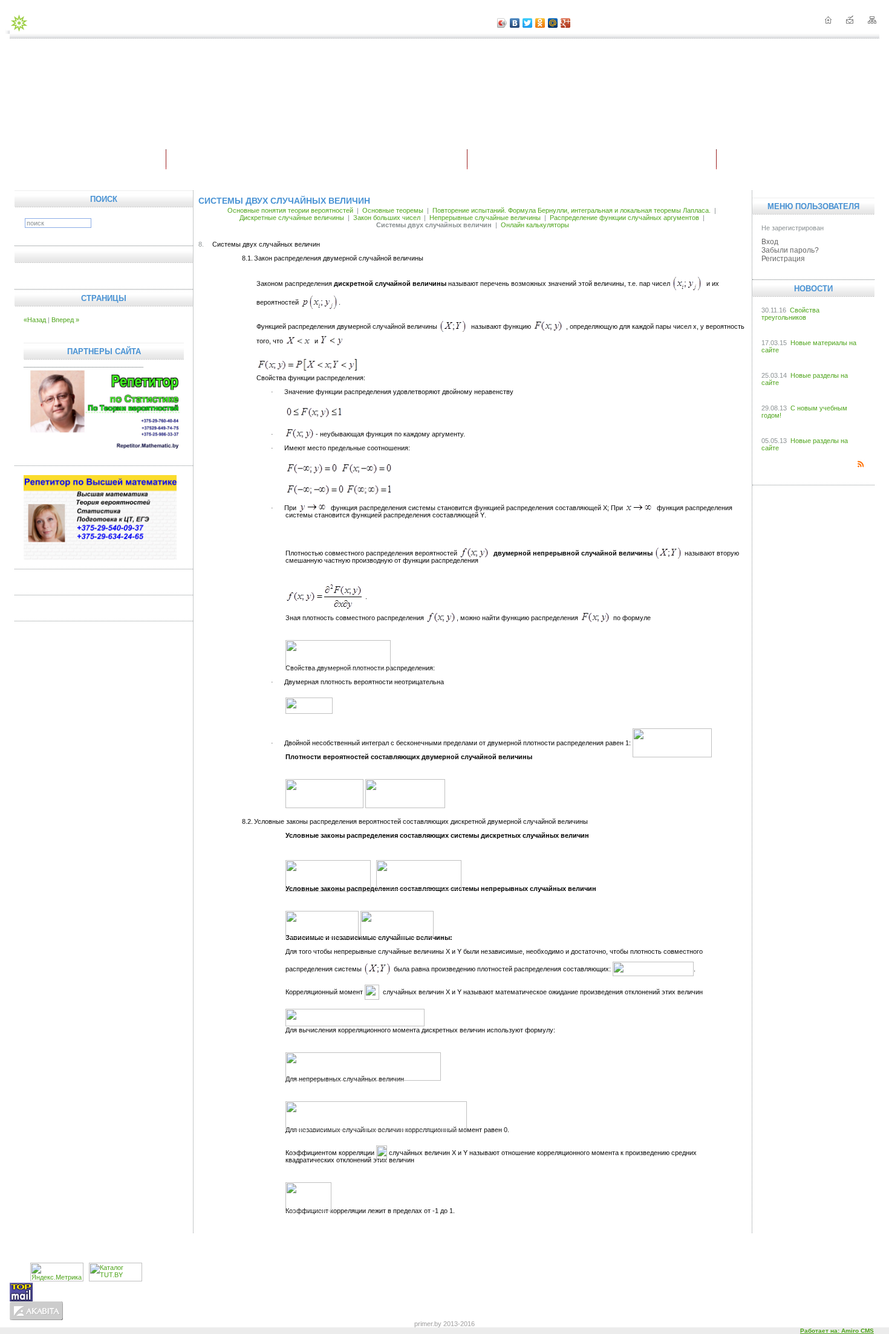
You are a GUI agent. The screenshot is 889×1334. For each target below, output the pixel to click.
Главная (87, 159)
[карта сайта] (872, 21)
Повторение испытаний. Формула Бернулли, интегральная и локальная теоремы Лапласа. (571, 210)
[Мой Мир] (553, 23)
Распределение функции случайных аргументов (624, 217)
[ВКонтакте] (515, 23)
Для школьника (318, 159)
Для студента (593, 159)
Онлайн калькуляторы (535, 224)
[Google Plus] (565, 23)
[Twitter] (527, 23)
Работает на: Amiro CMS (837, 1330)
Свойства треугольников (790, 313)
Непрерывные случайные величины (485, 217)
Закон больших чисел (386, 217)
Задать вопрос (505, 1245)
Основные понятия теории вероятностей (290, 210)
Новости (799, 159)
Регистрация (783, 258)
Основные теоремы (392, 210)
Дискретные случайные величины (291, 217)
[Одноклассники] (540, 23)
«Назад (35, 319)
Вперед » (65, 319)
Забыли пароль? (790, 250)
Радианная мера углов (578, 1245)
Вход (769, 242)
